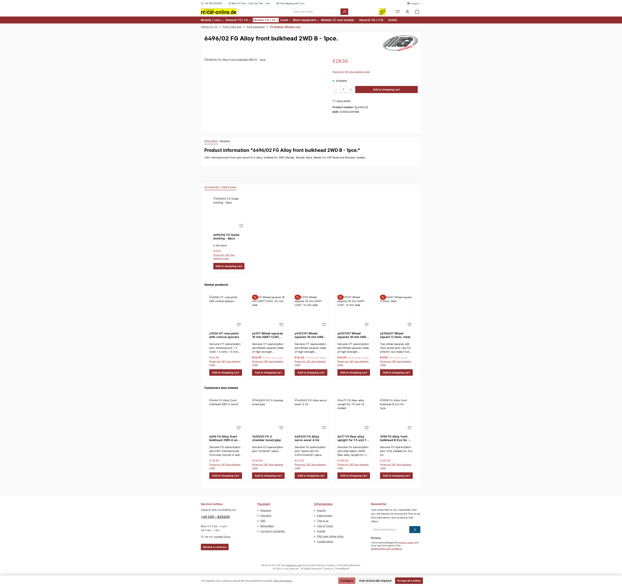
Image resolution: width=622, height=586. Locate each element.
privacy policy (406, 542)
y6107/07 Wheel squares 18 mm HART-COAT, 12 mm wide (353, 335)
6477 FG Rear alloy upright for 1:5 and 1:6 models (353, 438)
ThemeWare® (341, 568)
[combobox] (304, 11)
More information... (283, 580)
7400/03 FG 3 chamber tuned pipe (266, 438)
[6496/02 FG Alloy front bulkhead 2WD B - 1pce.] (265, 92)
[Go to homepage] (218, 11)
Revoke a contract (214, 547)
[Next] (414, 332)
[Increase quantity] (350, 89)
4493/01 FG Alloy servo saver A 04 (307, 438)
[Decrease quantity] (336, 89)
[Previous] (208, 332)
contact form (222, 536)
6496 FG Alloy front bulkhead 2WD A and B (224, 438)
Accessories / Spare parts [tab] (220, 187)
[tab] (211, 141)
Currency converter (272, 531)
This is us (322, 520)
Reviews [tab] (225, 141)
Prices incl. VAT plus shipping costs (351, 71)
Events (321, 531)
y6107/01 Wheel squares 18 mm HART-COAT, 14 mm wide (310, 335)
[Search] (344, 11)
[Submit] (414, 529)
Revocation (267, 526)
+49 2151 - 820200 (215, 517)
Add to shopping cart (386, 89)
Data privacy (325, 515)
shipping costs (294, 565)
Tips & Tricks (325, 526)
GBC (263, 520)
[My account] (407, 11)
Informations (323, 504)
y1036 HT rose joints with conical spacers (224, 335)
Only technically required (375, 580)
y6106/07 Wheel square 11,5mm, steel (395, 335)
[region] (265, 92)
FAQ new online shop (330, 536)
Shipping (265, 510)
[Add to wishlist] (241, 226)
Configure (346, 580)
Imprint (321, 510)
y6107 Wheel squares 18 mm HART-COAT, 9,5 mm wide (267, 335)
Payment (264, 504)
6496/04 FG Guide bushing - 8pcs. (226, 236)
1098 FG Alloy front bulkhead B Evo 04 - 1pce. (394, 438)
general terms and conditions (386, 548)
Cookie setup (325, 541)
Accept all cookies (409, 580)
